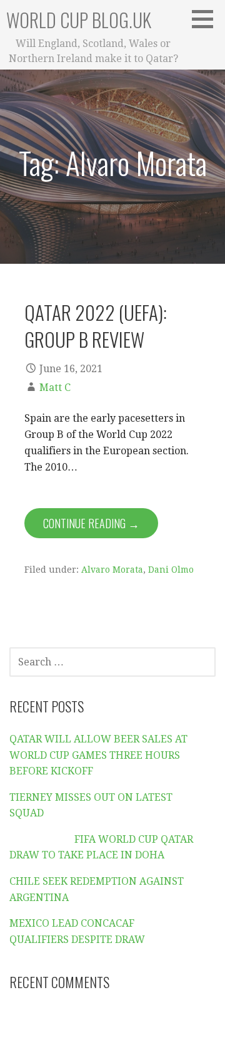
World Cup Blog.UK (78, 20)
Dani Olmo (171, 570)
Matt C (55, 387)
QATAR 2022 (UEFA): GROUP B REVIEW (95, 325)
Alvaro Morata (112, 570)
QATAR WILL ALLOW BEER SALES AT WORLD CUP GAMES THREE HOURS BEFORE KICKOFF (98, 755)
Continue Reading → (91, 523)
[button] (207, 19)
